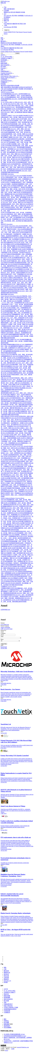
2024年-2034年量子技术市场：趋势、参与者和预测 (15, 478)
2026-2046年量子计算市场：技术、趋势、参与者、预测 (16, 476)
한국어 (14, 32)
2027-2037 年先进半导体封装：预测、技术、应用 (17, 378)
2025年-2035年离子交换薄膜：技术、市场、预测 (14, 144)
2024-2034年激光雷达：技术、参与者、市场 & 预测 (16, 433)
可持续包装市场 (10, 568)
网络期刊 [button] (15, 43)
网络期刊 (18, 12)
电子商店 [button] (17, 48)
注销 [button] (21, 48)
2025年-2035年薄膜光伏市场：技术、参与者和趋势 (15, 309)
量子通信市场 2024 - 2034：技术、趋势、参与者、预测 (16, 110)
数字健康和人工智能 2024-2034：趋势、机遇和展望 (15, 591)
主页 (2, 609)
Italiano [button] (30, 51)
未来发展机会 (7, 87)
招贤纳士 (7, 17)
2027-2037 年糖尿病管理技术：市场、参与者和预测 (18, 590)
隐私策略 (6, 1024)
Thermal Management (6, 80)
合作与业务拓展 (8, 89)
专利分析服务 (27, 89)
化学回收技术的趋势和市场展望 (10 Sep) (15, 1036)
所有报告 (3, 83)
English (6, 32)
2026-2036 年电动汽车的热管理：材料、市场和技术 (18, 580)
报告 (5, 9)
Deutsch (21, 32)
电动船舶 (12, 246)
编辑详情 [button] (11, 48)
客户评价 (14, 15)
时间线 (23, 12)
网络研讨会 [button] (4, 43)
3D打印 (3, 55)
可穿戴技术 (4, 82)
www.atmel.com (5, 624)
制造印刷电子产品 (9, 401)
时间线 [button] (20, 43)
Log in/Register (8, 27)
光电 (2, 69)
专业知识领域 (10, 85)
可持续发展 (4, 79)
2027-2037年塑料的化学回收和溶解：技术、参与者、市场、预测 (17, 124)
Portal (5, 23)
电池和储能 (4, 60)
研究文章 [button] (9, 43)
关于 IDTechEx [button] (5, 44)
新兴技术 (6, 974)
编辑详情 (14, 23)
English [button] (2, 51)
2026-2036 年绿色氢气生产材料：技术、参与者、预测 (16, 368)
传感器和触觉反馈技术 (10, 1009)
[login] (6, 1050)
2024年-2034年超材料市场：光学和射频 (22, 109)
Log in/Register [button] (4, 49)
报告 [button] (2, 38)
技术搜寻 (15, 89)
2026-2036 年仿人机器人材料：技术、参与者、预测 (15, 434)
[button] (5, 7)
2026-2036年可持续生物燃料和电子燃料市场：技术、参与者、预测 (17, 564)
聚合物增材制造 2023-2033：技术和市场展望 (14, 99)
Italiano (6, 33)
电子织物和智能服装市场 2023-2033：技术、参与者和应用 (17, 595)
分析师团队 (21, 15)
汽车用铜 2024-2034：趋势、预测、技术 (16, 129)
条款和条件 (7, 1025)
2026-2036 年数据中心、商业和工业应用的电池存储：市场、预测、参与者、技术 (16, 454)
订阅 (8, 9)
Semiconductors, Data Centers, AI (9, 76)
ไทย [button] (14, 51)
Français (25, 32)
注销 (24, 23)
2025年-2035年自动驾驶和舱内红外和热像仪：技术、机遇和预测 (17, 431)
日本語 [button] (7, 51)
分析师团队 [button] (17, 44)
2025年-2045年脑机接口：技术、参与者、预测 (17, 503)
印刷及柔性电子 (5, 71)
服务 (2, 87)
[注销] (12, 1048)
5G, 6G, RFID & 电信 (6, 56)
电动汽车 (3, 61)
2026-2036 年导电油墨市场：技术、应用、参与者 (14, 396)
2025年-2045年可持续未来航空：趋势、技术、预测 (16, 374)
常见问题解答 (7, 1027)
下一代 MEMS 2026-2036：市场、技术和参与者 (15, 471)
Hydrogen (3, 68)
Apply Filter (3, 643)
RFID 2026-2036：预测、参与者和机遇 (11, 112)
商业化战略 (15, 87)
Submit (17, 53)
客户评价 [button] (11, 44)
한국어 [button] (11, 51)
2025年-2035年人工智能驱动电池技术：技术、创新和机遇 (17, 182)
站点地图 (6, 1022)
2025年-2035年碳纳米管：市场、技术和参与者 (17, 122)
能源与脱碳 (4, 63)
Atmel (8, 609)
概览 (5, 1019)
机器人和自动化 (5, 74)
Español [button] (26, 51)
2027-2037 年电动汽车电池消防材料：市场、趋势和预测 (16, 254)
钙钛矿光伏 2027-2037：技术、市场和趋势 (18, 327)
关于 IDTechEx (8, 15)
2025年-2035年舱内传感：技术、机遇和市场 (17, 429)
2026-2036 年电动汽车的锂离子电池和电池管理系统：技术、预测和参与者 (17, 262)
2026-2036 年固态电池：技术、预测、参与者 (13, 214)
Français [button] (22, 51)
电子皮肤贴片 (10, 349)
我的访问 (9, 23)
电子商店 (20, 23)
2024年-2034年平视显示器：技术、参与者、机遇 (15, 261)
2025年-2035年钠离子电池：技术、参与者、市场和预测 (16, 212)
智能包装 (25, 112)
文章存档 (6, 977)
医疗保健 (3, 66)
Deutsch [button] (17, 51)
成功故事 (16, 85)
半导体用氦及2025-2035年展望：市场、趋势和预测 (16, 140)
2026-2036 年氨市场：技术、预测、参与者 (18, 354)
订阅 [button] (2, 39)
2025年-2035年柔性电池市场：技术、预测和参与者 (19, 398)
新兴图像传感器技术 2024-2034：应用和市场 (13, 506)
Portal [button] (2, 48)
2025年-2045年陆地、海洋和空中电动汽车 (19, 252)
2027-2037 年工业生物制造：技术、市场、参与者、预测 (16, 142)
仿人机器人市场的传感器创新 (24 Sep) (14, 1034)
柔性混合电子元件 (6, 399)
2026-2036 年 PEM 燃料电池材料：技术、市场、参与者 (16, 369)
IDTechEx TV (7, 980)
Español (30, 32)
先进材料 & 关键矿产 (6, 58)
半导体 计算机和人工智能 (11, 1007)
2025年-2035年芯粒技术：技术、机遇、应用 (16, 456)
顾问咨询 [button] (3, 41)
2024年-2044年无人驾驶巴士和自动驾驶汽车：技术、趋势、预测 (17, 277)
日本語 (10, 32)
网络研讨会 (7, 12)
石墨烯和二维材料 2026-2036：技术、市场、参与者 (16, 137)
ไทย (17, 32)
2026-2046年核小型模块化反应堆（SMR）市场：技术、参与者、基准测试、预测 (17, 326)
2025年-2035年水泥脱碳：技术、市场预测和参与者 (16, 307)
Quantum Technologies (6, 73)
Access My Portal (7, 629)
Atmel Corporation (5, 627)
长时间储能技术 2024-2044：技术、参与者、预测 (17, 366)
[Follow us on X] (18, 948)
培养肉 (12, 339)
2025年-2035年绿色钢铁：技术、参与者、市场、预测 (16, 316)
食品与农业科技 (5, 65)
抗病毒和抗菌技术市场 (12, 344)
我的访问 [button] (6, 48)
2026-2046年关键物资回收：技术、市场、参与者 (14, 132)
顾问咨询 (12, 9)
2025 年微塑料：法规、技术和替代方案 (15, 553)
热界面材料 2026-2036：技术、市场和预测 (12, 490)
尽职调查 (20, 89)
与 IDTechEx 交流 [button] (26, 44)
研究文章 (12, 12)
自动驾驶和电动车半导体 (14, 281)
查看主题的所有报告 (13, 172)
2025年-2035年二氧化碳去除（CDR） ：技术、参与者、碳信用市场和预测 (17, 304)
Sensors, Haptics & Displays (8, 77)
